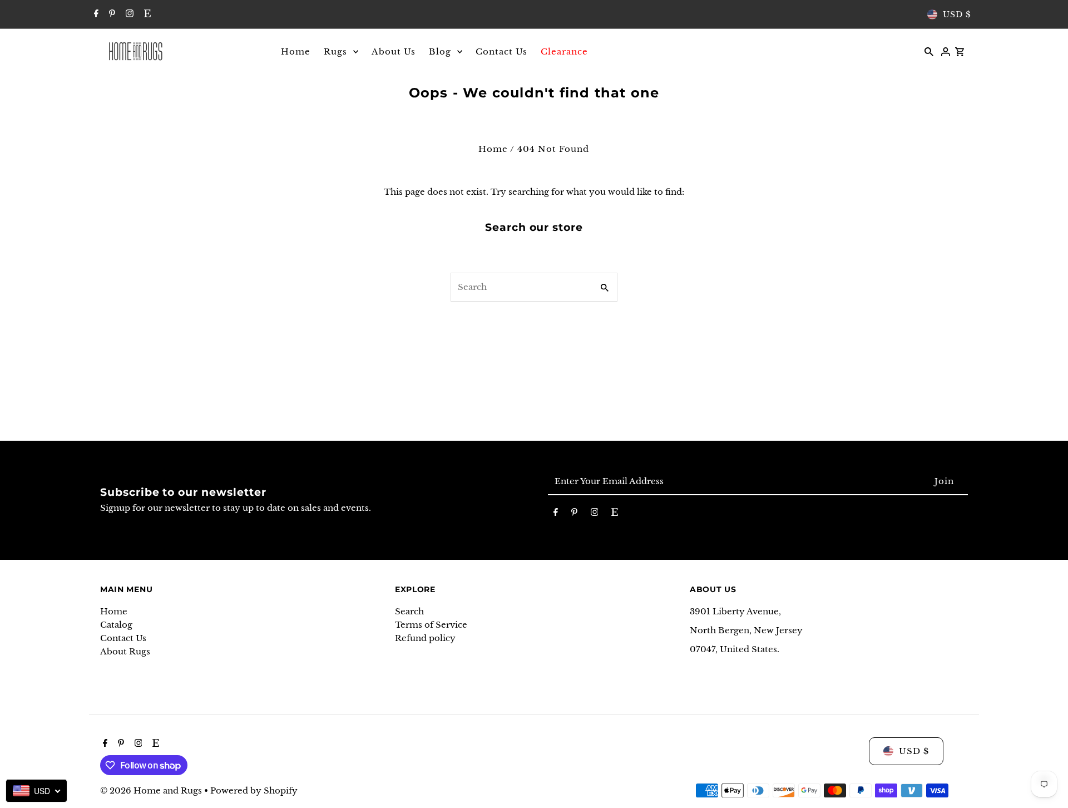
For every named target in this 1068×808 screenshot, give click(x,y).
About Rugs (125, 651)
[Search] (929, 51)
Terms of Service (431, 624)
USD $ (957, 14)
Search (409, 611)
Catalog (116, 624)
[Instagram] (128, 14)
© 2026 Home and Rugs (152, 790)
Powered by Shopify (254, 790)
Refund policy (425, 638)
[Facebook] (94, 14)
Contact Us (123, 638)
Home (493, 149)
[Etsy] (146, 14)
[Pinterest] (110, 14)
